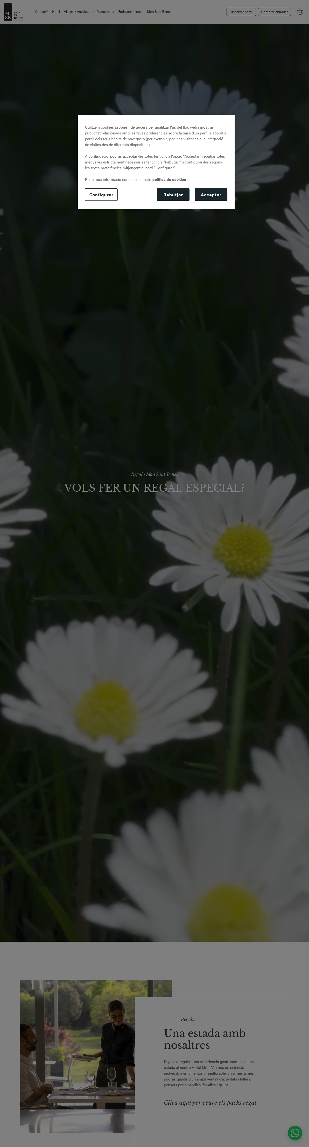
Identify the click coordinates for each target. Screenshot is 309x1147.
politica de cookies (169, 179)
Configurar (101, 195)
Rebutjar (173, 195)
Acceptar (211, 195)
